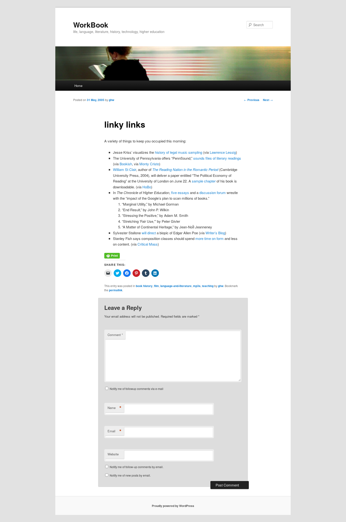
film (156, 286)
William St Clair (124, 169)
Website (113, 454)
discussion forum (212, 192)
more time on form (209, 238)
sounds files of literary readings (217, 158)
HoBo (146, 186)
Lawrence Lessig (223, 152)
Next (268, 100)
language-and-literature (176, 286)
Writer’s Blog (215, 232)
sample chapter (204, 180)
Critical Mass (147, 244)
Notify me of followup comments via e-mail (136, 389)
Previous (251, 100)
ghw (111, 100)
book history (144, 286)
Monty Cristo (149, 163)
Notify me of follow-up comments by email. (136, 467)
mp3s (197, 286)
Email (114, 431)
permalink (115, 290)
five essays (180, 192)
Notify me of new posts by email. (130, 475)
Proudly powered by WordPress (173, 506)
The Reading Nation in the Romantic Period (185, 169)
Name (114, 408)
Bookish (126, 163)
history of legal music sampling (178, 152)
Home (78, 85)
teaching (207, 286)
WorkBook (90, 25)
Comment (115, 334)
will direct (149, 232)
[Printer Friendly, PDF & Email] (112, 257)
